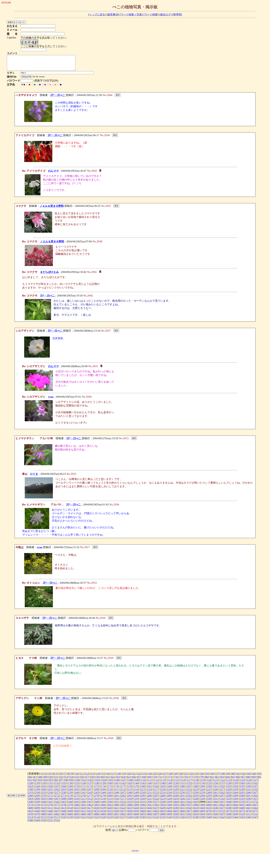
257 (189, 792)
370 (242, 801)
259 (202, 792)
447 (57, 810)
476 (249, 810)
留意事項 (112, 14)
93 (40, 780)
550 (44, 820)
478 (30, 814)
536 (182, 817)
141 (116, 783)
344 (70, 801)
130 (44, 783)
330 (209, 798)
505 (209, 814)
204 (70, 789)
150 (176, 783)
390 (143, 804)
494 (136, 814)
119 (203, 780)
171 (83, 786)
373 (30, 804)
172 (90, 786)
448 (63, 810)
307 (57, 798)
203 (63, 789)
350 (110, 801)
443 (30, 810)
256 (182, 792)
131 (50, 783)
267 (255, 792)
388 (130, 804)
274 (70, 795)
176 (116, 786)
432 (189, 807)
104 (104, 780)
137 (90, 783)
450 (77, 810)
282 (123, 795)
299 (235, 795)
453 (96, 810)
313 (96, 798)
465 (176, 810)
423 (130, 807)
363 (196, 801)
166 (50, 786)
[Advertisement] (135, 840)
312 (90, 798)
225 (209, 789)
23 (144, 773)
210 (110, 789)
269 (37, 795)
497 (156, 814)
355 (143, 801)
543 (229, 817)
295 (209, 795)
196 (249, 786)
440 (242, 807)
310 (77, 798)
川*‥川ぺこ (58, 95)
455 (110, 810)
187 (189, 786)
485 (77, 814)
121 (216, 780)
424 (136, 807)
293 (196, 795)
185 (176, 786)
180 (143, 786)
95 (50, 780)
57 (87, 776)
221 (182, 789)
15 (103, 773)
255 (176, 792)
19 (123, 773)
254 (169, 792)
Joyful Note (135, 850)
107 (124, 780)
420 (110, 807)
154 (202, 783)
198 (30, 789)
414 (70, 807)
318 (130, 798)
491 (116, 814)
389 (136, 804)
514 (37, 817)
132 (57, 783)
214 (136, 789)
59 (97, 776)
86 (238, 776)
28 (170, 773)
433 (196, 807)
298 (229, 795)
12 (87, 773)
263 (229, 792)
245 (110, 792)
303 (30, 798)
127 (256, 780)
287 (156, 795)
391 (149, 804)
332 (222, 798)
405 (242, 804)
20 (129, 773)
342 (57, 801)
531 (149, 817)
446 (50, 810)
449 (70, 810)
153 (196, 783)
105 (110, 780)
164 (37, 786)
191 (215, 786)
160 (242, 783)
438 (229, 807)
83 (222, 776)
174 (103, 786)
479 (37, 814)
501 (182, 814)
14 (97, 773)
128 (30, 783)
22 (139, 773)
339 (37, 801)
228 (229, 789)
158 (229, 783)
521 (83, 817)
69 (149, 776)
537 (189, 817)
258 (196, 792)
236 (50, 792)
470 (209, 810)
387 (123, 804)
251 (149, 792)
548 (30, 820)
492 (123, 814)
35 (207, 773)
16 (108, 773)
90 (258, 776)
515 (44, 817)
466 (182, 810)
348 (96, 801)
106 (117, 780)
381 (83, 804)
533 (163, 817)
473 (229, 810)
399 (202, 804)
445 (44, 810)
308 (63, 798)
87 (243, 776)
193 (229, 786)
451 (83, 810)
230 (242, 789)
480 (44, 814)
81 (212, 776)
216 (149, 789)
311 (83, 798)
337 (255, 798)
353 (130, 801)
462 (156, 810)
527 (123, 817)
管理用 (177, 14)
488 (96, 814)
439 (235, 807)
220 (176, 789)
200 (44, 789)
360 (176, 801)
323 (163, 798)
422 (123, 807)
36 (212, 773)
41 (238, 773)
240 (77, 792)
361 (182, 801)
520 (77, 817)
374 (37, 804)
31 (186, 773)
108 (130, 780)
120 (209, 780)
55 (76, 776)
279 (103, 795)
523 (96, 817)
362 (189, 801)
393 (163, 804)
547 (255, 817)
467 (189, 810)
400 (209, 804)
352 (123, 801)
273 (63, 795)
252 (156, 792)
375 (44, 804)
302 (255, 795)
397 (189, 804)
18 (118, 773)
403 (229, 804)
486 (83, 814)
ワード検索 (151, 14)
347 (90, 801)
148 (163, 783)
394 (169, 804)
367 (222, 801)
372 (255, 801)
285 (143, 795)
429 (169, 807)
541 (215, 817)
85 (232, 776)
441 (249, 807)
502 (189, 814)
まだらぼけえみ (49, 271)
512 (255, 814)
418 (96, 807)
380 (77, 804)
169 (70, 786)
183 (163, 786)
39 (228, 773)
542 (222, 817)
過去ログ (165, 14)
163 (30, 786)
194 (235, 786)
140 (110, 783)
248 (130, 792)
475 (242, 810)
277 (90, 795)
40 (233, 773)
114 (170, 780)
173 (96, 786)
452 (90, 810)
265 (242, 792)
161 (249, 783)
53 (66, 776)
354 (136, 801)
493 (130, 814)
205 (77, 789)
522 (90, 817)
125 (242, 780)
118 (196, 780)
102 (90, 780)
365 (209, 801)
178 (130, 786)
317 (123, 798)
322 (156, 798)
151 (182, 783)
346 (83, 801)
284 (136, 795)
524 (103, 817)
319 (136, 798)
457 (123, 810)
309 (70, 798)
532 (156, 817)
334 (235, 798)
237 (57, 792)
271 (50, 795)
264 (235, 792)
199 (37, 789)
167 (57, 786)
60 (102, 776)
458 (130, 810)
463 (163, 810)
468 (196, 810)
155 (209, 783)
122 (222, 780)
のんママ (53, 170)
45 (259, 773)
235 (44, 792)
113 (163, 780)
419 (103, 807)
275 (77, 795)
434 (202, 807)
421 (116, 807)
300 (242, 795)
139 (103, 783)
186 (182, 786)
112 (156, 780)
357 (156, 801)
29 (176, 773)
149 (169, 783)
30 (181, 773)
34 (202, 773)
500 (176, 814)
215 (143, 789)
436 (215, 807)
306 (50, 798)
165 (44, 786)
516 (50, 817)
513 (30, 817)
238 (63, 792)
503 (196, 814)
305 (44, 798)
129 (37, 783)
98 (66, 780)
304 (37, 798)
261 (215, 792)
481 (50, 814)
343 (63, 801)
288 (163, 795)
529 (136, 817)
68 (144, 776)
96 (55, 780)
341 (50, 801)
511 (249, 814)
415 (77, 807)
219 (169, 789)
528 (130, 817)
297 (222, 795)
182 (156, 786)
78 (196, 776)
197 (255, 786)
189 (202, 786)
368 (229, 801)
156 (215, 783)
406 (249, 804)
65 (128, 776)
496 (149, 814)
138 (96, 783)
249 (136, 792)
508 (229, 814)
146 (149, 783)
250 (143, 792)
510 (242, 814)
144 (136, 783)
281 (116, 795)
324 (169, 798)
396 (182, 804)
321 (149, 798)
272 (57, 795)
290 (176, 795)
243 (96, 792)
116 (183, 780)
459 (136, 810)
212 (123, 789)
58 (92, 776)
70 (154, 776)
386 (116, 804)
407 (255, 804)
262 (222, 792)
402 (222, 804)
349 (103, 801)
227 (222, 789)
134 (70, 783)
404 (235, 804)
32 (191, 773)
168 (63, 786)
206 (83, 789)
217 (156, 789)
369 (235, 801)
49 (45, 776)
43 (248, 773)
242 (90, 792)
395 (176, 804)
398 (196, 804)
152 (189, 783)
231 (249, 789)
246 (116, 792)
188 (196, 786)
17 (113, 773)
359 (169, 801)
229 (235, 789)
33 (196, 773)
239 (70, 792)
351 (116, 801)
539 (202, 817)
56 (81, 776)
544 (235, 817)
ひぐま (34, 473)
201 (50, 789)
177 (123, 786)
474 (235, 810)
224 (202, 789)
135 (77, 783)
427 (156, 807)
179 (136, 786)
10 (77, 773)
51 (55, 776)
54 (71, 776)
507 (222, 814)
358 (163, 801)
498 (163, 814)
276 (83, 795)
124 (236, 780)
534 (169, 817)
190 (209, 786)
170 (77, 786)
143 (130, 783)
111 (150, 780)
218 (163, 789)
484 (70, 814)
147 (156, 783)
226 (215, 789)
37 (217, 773)
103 (97, 780)
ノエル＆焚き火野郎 (52, 205)
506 (215, 814)
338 (30, 801)
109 (137, 780)
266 (249, 792)
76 (185, 776)
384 (103, 804)
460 (143, 810)
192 (222, 786)
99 (71, 780)
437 (222, 807)
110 (143, 780)
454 (103, 810)
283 (130, 795)
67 (139, 776)
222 (189, 789)
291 (182, 795)
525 (110, 817)
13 (92, 773)
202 (57, 789)
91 (29, 780)
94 (45, 780)
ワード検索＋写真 (131, 14)
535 (176, 817)
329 (202, 798)
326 (182, 798)
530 (143, 817)
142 (123, 783)
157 (222, 783)
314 (103, 798)
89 (253, 776)
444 (37, 810)
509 (235, 814)
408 (30, 807)
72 (165, 776)
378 (63, 804)
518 (63, 817)
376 (50, 804)
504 (202, 814)
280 (110, 795)
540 (209, 817)
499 (169, 814)
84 (227, 776)
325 (176, 798)
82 (217, 776)
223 (196, 789)
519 (70, 817)
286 (149, 795)
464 (169, 810)
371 (249, 801)
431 (182, 807)
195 (242, 786)
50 (50, 776)
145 (143, 783)
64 (123, 776)
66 (133, 776)
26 (160, 773)
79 (201, 776)
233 (30, 792)
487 (90, 814)
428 (163, 807)
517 (57, 817)
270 (44, 795)
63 (118, 776)
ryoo (50, 396)
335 (242, 798)
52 (61, 776)
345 (77, 801)
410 (44, 807)
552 (57, 820)
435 (209, 807)
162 (255, 783)
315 (110, 798)
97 (61, 780)
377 (57, 804)
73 (170, 776)
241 (83, 792)
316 (116, 798)
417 (90, 807)
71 (159, 776)
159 (235, 783)
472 (222, 810)
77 (191, 776)
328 (196, 798)
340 (44, 801)
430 (176, 807)
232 (255, 789)
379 (70, 804)
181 (149, 786)
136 (83, 783)
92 (35, 780)
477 (255, 810)
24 (149, 773)
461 (149, 810)
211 (116, 789)
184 (169, 786)
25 (155, 773)
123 (229, 780)
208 (96, 789)
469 (202, 810)
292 (189, 795)
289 (169, 795)
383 (96, 804)
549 (37, 820)
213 (130, 789)
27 (165, 773)
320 (143, 798)
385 (110, 804)
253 (163, 792)
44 (254, 773)
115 (176, 780)
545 (242, 817)
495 (143, 814)
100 (77, 780)
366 (215, 801)
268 (30, 795)
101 (84, 780)
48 (40, 776)
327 (189, 798)
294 (202, 795)
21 (134, 773)
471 (215, 810)
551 (50, 820)
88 (248, 776)
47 (35, 776)
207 (90, 789)
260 (209, 792)
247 (123, 792)
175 (110, 786)
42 (243, 773)
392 (156, 804)
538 (196, 817)
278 (96, 795)
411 (50, 807)
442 (255, 807)
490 (110, 814)
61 (107, 776)
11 (82, 773)
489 (103, 814)
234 (37, 792)
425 (143, 807)
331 (215, 798)
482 (57, 814)
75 (180, 776)
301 (249, 795)
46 (29, 776)
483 (63, 814)
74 (175, 776)
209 (103, 789)
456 (116, 810)
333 (229, 798)
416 (83, 807)
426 (149, 807)
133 (63, 783)
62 (113, 776)
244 (103, 792)
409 (37, 807)
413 (63, 807)
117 (189, 780)
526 (116, 817)
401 (215, 804)
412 (57, 807)
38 (222, 773)
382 (90, 804)
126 (249, 780)
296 (215, 795)
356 (149, 801)
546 (249, 817)
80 (206, 776)
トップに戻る (97, 14)
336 (249, 798)
